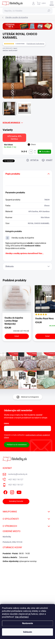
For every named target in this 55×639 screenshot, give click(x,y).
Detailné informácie (11, 123)
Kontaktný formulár (16, 501)
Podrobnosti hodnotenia (35, 44)
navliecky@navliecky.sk (17, 474)
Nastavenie (27, 623)
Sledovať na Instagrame (30, 397)
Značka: (10, 50)
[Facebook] (5, 492)
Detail (17, 336)
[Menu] (51, 3)
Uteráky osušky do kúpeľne (22, 238)
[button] (35, 151)
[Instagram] (11, 492)
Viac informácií (22, 617)
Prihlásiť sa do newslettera (17, 445)
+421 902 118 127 (15, 479)
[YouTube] (19, 492)
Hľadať (48, 11)
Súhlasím (27, 632)
